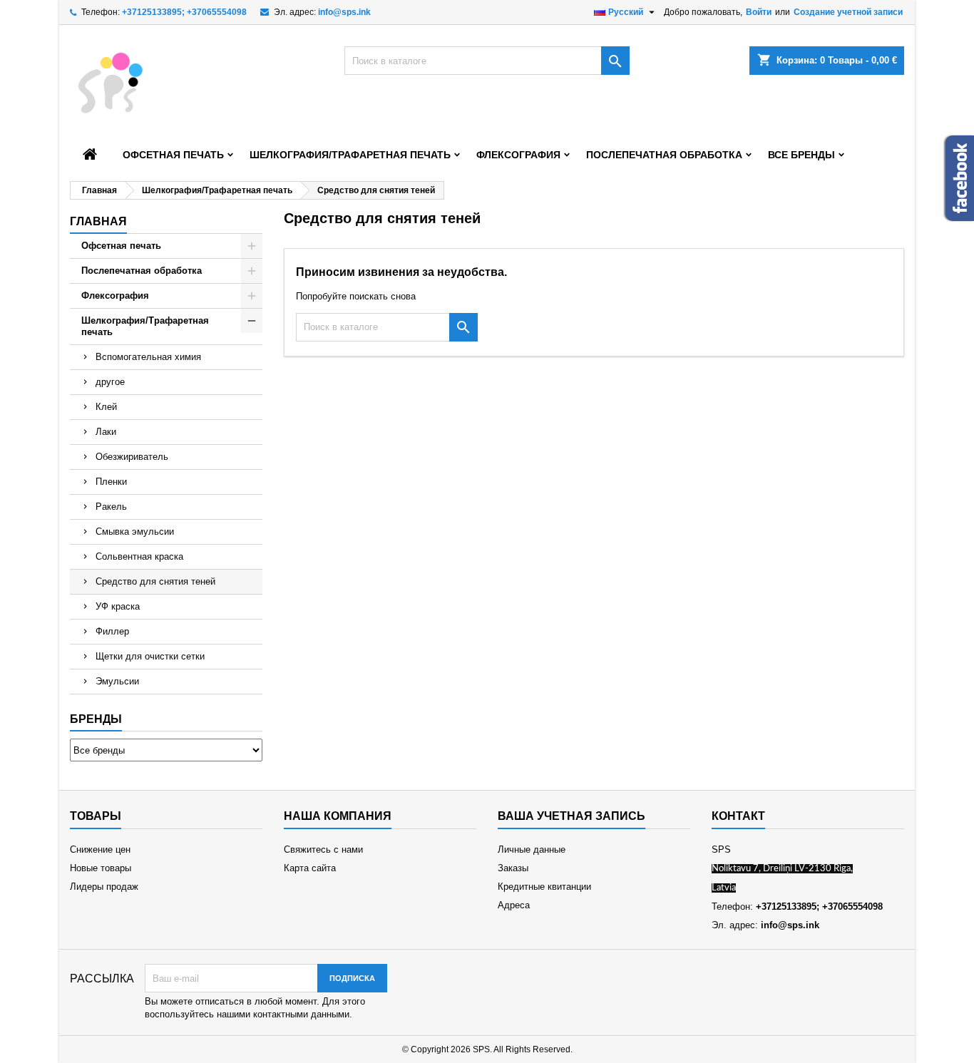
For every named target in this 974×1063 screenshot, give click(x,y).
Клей (106, 406)
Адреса (514, 905)
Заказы (513, 868)
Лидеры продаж (104, 886)
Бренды (96, 719)
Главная (98, 221)
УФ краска (118, 606)
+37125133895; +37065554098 (184, 12)
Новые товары (100, 868)
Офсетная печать (173, 154)
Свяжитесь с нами (323, 849)
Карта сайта (310, 868)
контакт (738, 816)
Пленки (111, 481)
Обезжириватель (132, 456)
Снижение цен (100, 849)
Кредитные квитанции (544, 886)
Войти (758, 12)
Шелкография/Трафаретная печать (350, 154)
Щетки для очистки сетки (150, 656)
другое (110, 381)
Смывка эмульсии (135, 531)
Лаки (106, 431)
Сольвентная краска (139, 556)
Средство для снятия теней (155, 581)
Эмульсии (117, 681)
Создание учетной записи (848, 12)
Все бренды (801, 154)
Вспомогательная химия (148, 356)
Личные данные (531, 849)
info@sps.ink (344, 12)
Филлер (112, 631)
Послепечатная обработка (664, 154)
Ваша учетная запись (571, 816)
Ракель (111, 506)
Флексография (518, 154)
